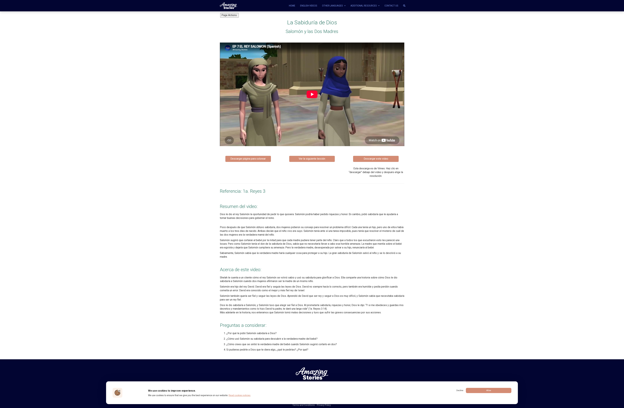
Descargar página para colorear (248, 158)
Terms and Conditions (303, 405)
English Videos (308, 5)
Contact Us (391, 5)
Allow (488, 390)
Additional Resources (364, 5)
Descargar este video (376, 158)
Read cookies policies (239, 395)
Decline (459, 390)
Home (292, 5)
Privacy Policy (324, 405)
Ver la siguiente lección (312, 158)
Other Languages (332, 5)
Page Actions (229, 15)
